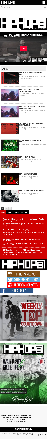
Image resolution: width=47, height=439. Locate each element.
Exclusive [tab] (24, 212)
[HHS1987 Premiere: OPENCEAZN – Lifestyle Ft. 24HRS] (10, 145)
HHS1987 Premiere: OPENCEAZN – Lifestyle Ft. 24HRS (32, 141)
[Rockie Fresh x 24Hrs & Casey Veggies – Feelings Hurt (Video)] (10, 95)
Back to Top (43, 435)
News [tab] (3, 212)
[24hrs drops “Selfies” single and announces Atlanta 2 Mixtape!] (10, 128)
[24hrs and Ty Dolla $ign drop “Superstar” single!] (10, 78)
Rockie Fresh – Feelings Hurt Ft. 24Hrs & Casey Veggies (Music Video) (32, 107)
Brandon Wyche (30, 435)
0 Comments (29, 78)
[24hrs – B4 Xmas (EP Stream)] (10, 162)
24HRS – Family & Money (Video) (28, 174)
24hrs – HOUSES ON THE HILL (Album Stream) (31, 191)
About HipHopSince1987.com (23, 429)
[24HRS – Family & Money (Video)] (10, 179)
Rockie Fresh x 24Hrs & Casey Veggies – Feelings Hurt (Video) (30, 90)
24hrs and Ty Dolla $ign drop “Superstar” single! (31, 73)
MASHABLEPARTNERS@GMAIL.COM (16, 421)
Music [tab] (9, 212)
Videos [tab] (16, 212)
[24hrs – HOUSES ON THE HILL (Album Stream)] (10, 196)
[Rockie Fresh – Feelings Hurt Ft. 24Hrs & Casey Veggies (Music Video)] (10, 112)
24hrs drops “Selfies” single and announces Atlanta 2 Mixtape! (31, 124)
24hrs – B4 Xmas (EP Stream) (27, 157)
